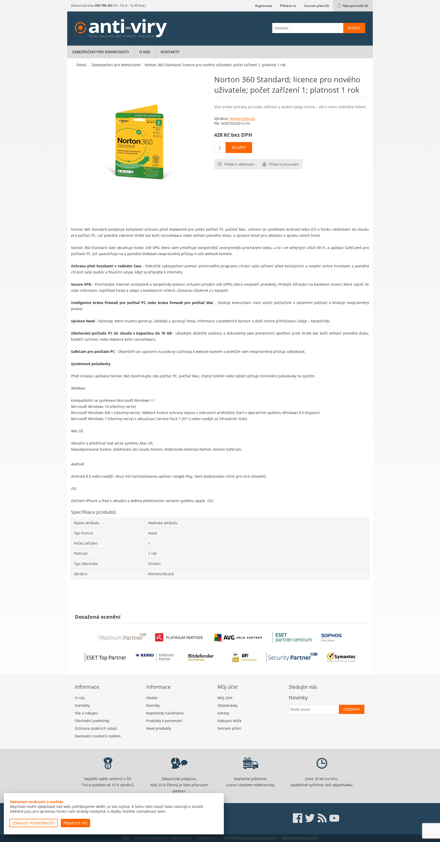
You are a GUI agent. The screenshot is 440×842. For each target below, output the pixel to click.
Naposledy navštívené (165, 713)
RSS (322, 818)
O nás (144, 51)
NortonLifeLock (242, 118)
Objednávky (227, 705)
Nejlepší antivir (207, 838)
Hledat (354, 28)
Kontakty (170, 51)
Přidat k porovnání (284, 164)
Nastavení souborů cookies (98, 736)
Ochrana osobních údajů (96, 728)
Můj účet (224, 697)
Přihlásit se (288, 6)
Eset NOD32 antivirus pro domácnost (250, 838)
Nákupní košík (229, 720)
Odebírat (351, 709)
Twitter (310, 818)
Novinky (153, 705)
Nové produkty (158, 728)
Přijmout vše (75, 823)
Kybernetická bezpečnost (300, 838)
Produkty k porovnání (164, 720)
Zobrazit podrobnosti (33, 823)
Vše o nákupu (86, 713)
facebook (297, 818)
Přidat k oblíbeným (240, 164)
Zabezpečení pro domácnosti (100, 51)
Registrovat (263, 6)
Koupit (239, 147)
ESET (125, 838)
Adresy (223, 713)
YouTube (334, 818)
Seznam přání (229, 728)
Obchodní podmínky (92, 720)
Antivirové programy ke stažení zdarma (163, 838)
